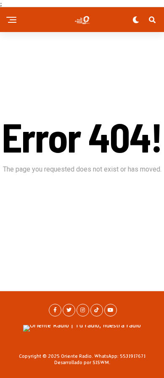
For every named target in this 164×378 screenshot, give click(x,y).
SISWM (101, 362)
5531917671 (132, 356)
